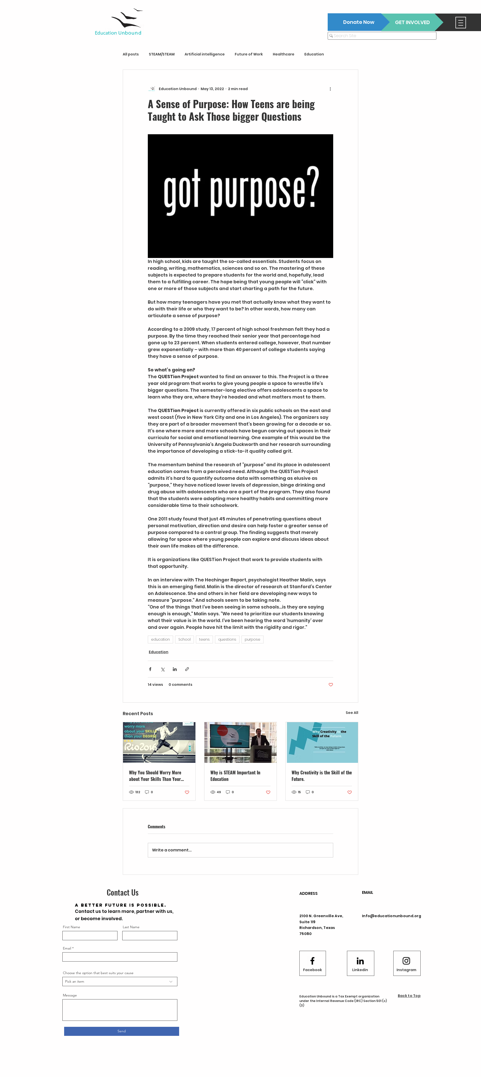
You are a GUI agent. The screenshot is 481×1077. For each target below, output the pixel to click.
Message (70, 995)
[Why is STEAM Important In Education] (240, 742)
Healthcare (283, 54)
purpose (252, 639)
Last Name (131, 927)
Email (67, 948)
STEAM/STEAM (162, 54)
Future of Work (249, 54)
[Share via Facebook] (150, 669)
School (184, 639)
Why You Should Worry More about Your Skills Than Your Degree (155, 775)
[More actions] (330, 89)
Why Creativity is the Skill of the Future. (322, 775)
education (160, 639)
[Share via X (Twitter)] (162, 669)
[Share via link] (187, 669)
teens (204, 639)
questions (227, 639)
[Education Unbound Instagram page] (406, 961)
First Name (71, 927)
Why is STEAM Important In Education (235, 775)
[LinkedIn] (360, 961)
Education (314, 54)
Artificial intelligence (205, 54)
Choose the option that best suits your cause (98, 973)
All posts (131, 54)
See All (352, 712)
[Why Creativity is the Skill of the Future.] (322, 742)
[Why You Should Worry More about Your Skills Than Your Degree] (159, 742)
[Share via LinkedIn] (174, 669)
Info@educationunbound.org (391, 915)
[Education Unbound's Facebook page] (312, 961)
